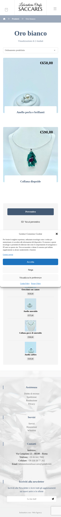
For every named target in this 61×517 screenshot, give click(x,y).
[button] (56, 233)
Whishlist (32, 430)
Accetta (30, 262)
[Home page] (4, 19)
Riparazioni (32, 427)
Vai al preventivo (32, 222)
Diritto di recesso (31, 393)
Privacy (31, 404)
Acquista (32, 121)
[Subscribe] (52, 499)
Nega (30, 269)
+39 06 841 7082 (36, 457)
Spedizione (32, 397)
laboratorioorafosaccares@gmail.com (34, 464)
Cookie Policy (25, 284)
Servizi (32, 423)
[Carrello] (6, 9)
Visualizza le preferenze (30, 277)
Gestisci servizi (8, 255)
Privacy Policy (36, 284)
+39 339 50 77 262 (36, 460)
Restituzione (31, 400)
